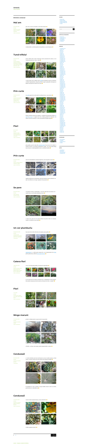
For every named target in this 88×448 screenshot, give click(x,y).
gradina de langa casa (63, 22)
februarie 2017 (62, 120)
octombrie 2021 (62, 60)
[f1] (30, 32)
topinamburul (28, 252)
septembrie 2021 (62, 61)
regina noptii (20, 296)
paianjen (14, 361)
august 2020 (62, 75)
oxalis (28, 95)
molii (41, 80)
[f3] (51, 32)
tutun (19, 101)
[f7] (34, 275)
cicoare (18, 132)
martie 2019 (62, 93)
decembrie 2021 (62, 58)
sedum (14, 297)
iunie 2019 (61, 90)
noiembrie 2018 (62, 97)
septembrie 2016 (62, 125)
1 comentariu (15, 238)
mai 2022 (61, 52)
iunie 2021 (61, 64)
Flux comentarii (62, 152)
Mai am (17, 22)
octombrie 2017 (62, 111)
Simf (55, 252)
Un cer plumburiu (22, 228)
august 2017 (62, 113)
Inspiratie (61, 140)
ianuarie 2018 (62, 108)
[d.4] (41, 165)
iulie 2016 (61, 127)
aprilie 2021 (62, 66)
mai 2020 (61, 78)
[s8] (37, 133)
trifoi (18, 65)
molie (14, 64)
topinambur (15, 65)
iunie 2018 (61, 103)
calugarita (15, 402)
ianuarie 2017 (62, 121)
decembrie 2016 (62, 122)
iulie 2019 (61, 89)
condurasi (18, 29)
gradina (18, 61)
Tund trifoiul (20, 54)
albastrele (15, 29)
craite (18, 234)
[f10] (53, 275)
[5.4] (30, 74)
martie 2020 (62, 80)
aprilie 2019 (62, 92)
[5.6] (51, 74)
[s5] (29, 139)
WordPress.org (62, 153)
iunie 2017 (61, 116)
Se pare (17, 187)
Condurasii (19, 354)
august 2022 (62, 49)
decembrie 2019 (62, 83)
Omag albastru (62, 40)
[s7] (52, 133)
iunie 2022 (62, 51)
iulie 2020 (61, 76)
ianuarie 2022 (62, 57)
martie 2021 (62, 67)
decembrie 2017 (62, 109)
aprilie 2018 (62, 105)
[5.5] (41, 74)
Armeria (16, 8)
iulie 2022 (61, 50)
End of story (62, 36)
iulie (14, 296)
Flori (15, 126)
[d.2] (30, 165)
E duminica (62, 41)
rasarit (18, 195)
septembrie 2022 (63, 48)
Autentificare (62, 150)
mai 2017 (61, 117)
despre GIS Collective (63, 21)
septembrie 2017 (62, 112)
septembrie (15, 101)
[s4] (44, 139)
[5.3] (51, 66)
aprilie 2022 (62, 53)
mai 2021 (61, 65)
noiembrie (15, 163)
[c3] (33, 211)
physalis (20, 64)
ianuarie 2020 (62, 82)
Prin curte (18, 91)
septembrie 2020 (63, 74)
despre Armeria (62, 20)
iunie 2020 (62, 77)
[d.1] (41, 172)
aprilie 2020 (62, 79)
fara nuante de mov (41, 253)
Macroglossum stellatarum (17, 63)
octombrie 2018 (62, 98)
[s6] (52, 139)
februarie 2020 (62, 81)
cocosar (14, 162)
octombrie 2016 (62, 124)
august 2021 (62, 62)
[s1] (29, 133)
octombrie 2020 (62, 73)
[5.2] (41, 66)
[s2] (37, 139)
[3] (48, 378)
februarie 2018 (62, 107)
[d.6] (51, 172)
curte (17, 30)
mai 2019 (61, 91)
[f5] (41, 40)
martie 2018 (62, 106)
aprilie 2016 (62, 131)
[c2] (48, 200)
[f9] (47, 275)
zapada (18, 163)
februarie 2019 (62, 94)
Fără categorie (62, 139)
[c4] (48, 211)
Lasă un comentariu (16, 67)
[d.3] (51, 165)
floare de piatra (15, 269)
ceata (14, 194)
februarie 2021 (62, 68)
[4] (33, 378)
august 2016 (62, 126)
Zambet (14, 96)
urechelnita (15, 136)
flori (19, 30)
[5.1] (30, 66)
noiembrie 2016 (62, 123)
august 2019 (62, 88)
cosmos (14, 30)
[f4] (30, 40)
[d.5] (30, 172)
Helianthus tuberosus (17, 62)
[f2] (41, 32)
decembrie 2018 (62, 96)
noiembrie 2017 (62, 110)
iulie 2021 (61, 63)
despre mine (62, 19)
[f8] (47, 270)
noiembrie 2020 (62, 72)
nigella (16, 296)
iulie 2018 (61, 102)
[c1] (33, 200)
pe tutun (30, 116)
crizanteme (15, 235)
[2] (48, 367)
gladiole (14, 270)
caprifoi (14, 268)
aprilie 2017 (62, 118)
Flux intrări (62, 151)
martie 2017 (62, 119)
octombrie (15, 31)
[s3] (44, 133)
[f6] (51, 40)
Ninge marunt (20, 315)
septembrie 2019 (62, 87)
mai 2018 (61, 104)
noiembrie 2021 (62, 59)
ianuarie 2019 (62, 95)
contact (61, 23)
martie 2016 (62, 132)
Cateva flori (19, 261)
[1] (33, 367)
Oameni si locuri (62, 141)
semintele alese (41, 145)
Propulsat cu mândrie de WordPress (23, 443)
